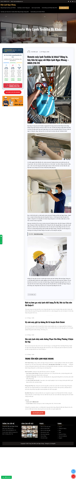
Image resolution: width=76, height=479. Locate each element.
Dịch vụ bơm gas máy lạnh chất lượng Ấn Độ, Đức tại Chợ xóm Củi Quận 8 (48, 304)
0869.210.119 (35, 401)
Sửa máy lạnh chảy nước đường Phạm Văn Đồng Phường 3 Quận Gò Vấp (49, 340)
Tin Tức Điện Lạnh (31, 294)
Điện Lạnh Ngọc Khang (8, 4)
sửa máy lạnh (52, 364)
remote (55, 125)
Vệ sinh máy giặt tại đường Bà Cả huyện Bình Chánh (45, 322)
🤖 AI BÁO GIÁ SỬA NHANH (13, 92)
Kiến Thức (63, 7)
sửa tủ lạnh (57, 364)
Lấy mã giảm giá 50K (38, 412)
